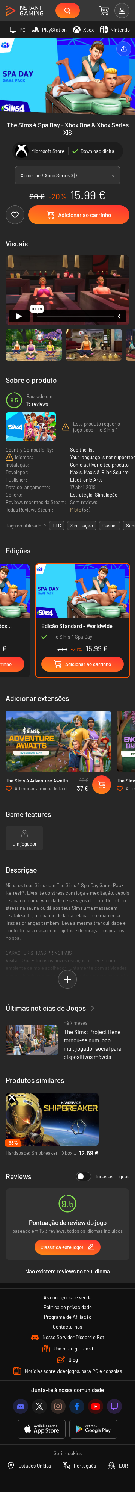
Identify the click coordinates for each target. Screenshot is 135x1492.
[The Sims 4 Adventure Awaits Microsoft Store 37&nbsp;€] (58, 741)
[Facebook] (76, 1406)
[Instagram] (58, 1406)
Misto (76, 510)
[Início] (24, 11)
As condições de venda (68, 1297)
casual (109, 526)
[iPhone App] (42, 1429)
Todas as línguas (112, 1176)
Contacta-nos (67, 1327)
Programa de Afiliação (68, 1317)
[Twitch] (114, 1406)
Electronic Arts (86, 480)
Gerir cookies (68, 1453)
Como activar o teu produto (99, 465)
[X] (39, 1406)
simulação (81, 526)
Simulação (106, 495)
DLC (56, 526)
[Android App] (93, 1429)
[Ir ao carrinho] (104, 10)
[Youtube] (95, 1406)
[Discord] (20, 1406)
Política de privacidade (68, 1307)
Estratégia (81, 495)
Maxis (76, 472)
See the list (82, 450)
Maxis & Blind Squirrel (107, 472)
